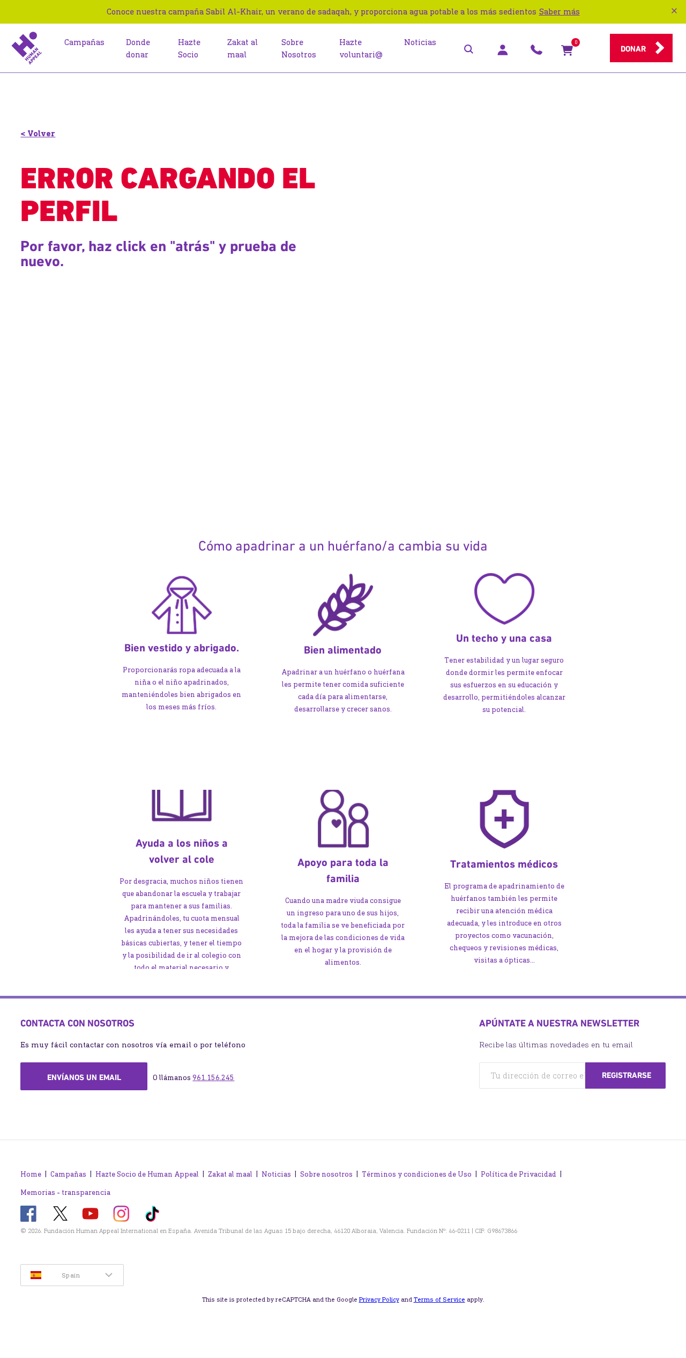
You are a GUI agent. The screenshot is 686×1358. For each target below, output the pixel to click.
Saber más (559, 11)
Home (30, 1174)
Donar (633, 49)
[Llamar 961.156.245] (536, 53)
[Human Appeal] (27, 48)
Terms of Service (439, 1299)
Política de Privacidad (518, 1174)
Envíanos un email (84, 1077)
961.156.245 (213, 1077)
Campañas (68, 1174)
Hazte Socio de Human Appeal (147, 1174)
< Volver (37, 133)
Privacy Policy (379, 1299)
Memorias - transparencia (65, 1192)
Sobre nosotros (326, 1174)
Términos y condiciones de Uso (417, 1174)
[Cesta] (567, 53)
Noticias (276, 1174)
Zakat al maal (230, 1174)
